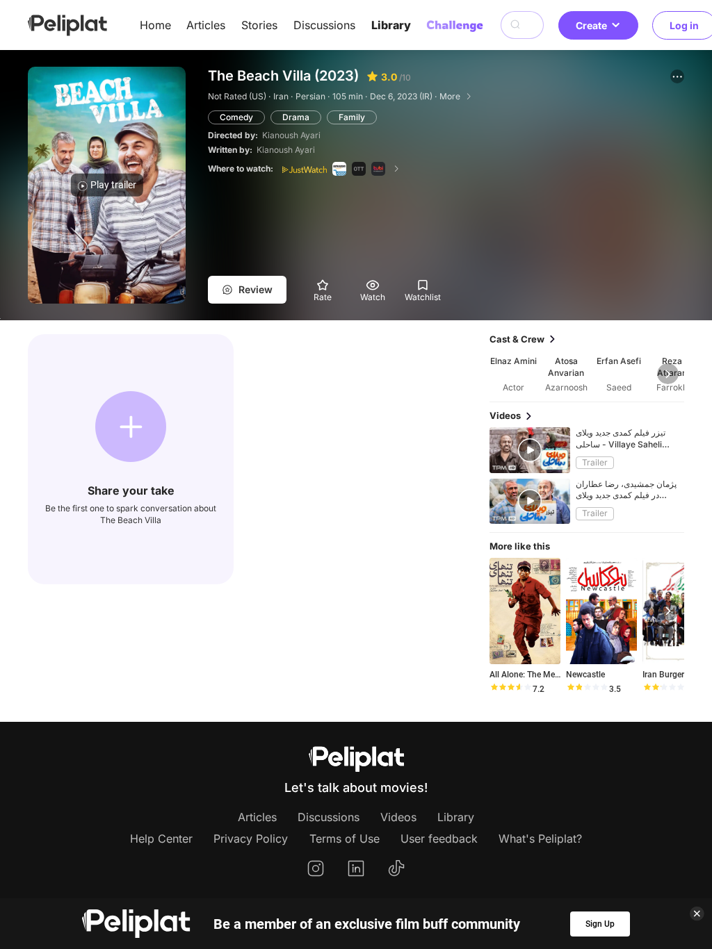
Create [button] (591, 25)
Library (391, 25)
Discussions (324, 25)
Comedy (236, 117)
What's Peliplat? (540, 838)
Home (155, 25)
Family (352, 117)
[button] (677, 76)
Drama (295, 117)
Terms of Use (344, 838)
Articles (205, 25)
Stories (259, 25)
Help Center (161, 838)
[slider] (510, 689)
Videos (398, 817)
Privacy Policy (250, 838)
